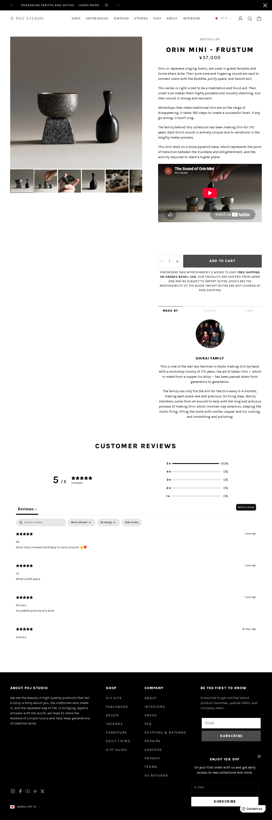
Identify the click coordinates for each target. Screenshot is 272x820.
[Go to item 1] (22, 181)
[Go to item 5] (117, 181)
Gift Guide (116, 750)
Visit (157, 18)
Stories (141, 18)
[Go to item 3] (69, 181)
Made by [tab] (170, 310)
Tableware (117, 707)
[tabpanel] (136, 582)
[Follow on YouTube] (27, 791)
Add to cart (222, 261)
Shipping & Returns (165, 732)
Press (150, 715)
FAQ (148, 724)
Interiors (191, 18)
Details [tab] (210, 310)
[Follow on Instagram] (13, 791)
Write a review (246, 507)
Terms (150, 767)
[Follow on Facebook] (20, 791)
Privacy (152, 758)
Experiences (97, 18)
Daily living (118, 741)
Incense (114, 724)
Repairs (152, 741)
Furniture (116, 732)
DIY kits (114, 698)
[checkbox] (132, 522)
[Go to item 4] (93, 181)
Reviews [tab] (27, 509)
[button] (197, 463)
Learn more (88, 5)
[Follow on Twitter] (42, 791)
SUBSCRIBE (231, 736)
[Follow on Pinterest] (35, 791)
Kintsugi (121, 18)
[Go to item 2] (45, 181)
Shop (76, 18)
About (172, 18)
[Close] (265, 5)
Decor (112, 715)
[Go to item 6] (141, 181)
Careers (153, 750)
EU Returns (156, 775)
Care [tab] (249, 310)
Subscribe (225, 801)
